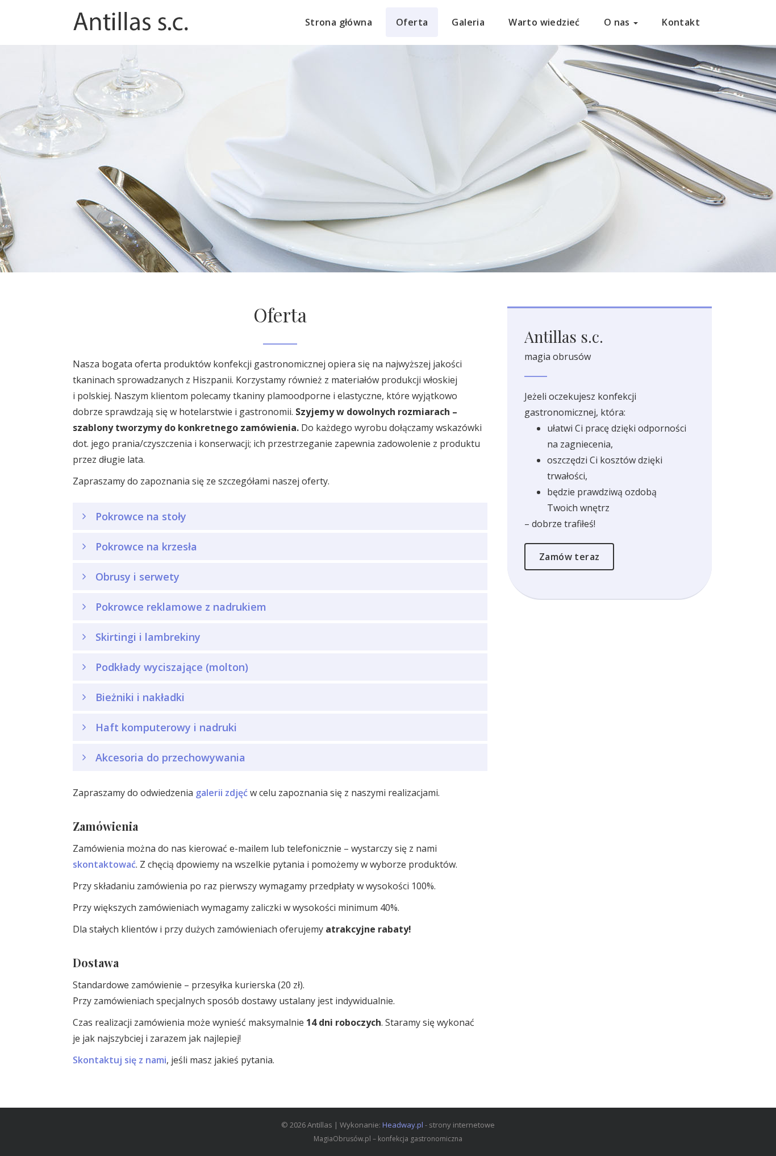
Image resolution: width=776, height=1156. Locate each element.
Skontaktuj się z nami (119, 1060)
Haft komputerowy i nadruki (166, 727)
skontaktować (104, 864)
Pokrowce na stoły (140, 516)
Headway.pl (402, 1125)
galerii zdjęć (221, 792)
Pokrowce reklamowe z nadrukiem (180, 607)
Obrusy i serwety (137, 576)
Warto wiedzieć (544, 22)
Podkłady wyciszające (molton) (171, 667)
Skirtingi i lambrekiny (148, 637)
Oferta (412, 22)
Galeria (468, 22)
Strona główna (338, 22)
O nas (618, 22)
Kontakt (681, 22)
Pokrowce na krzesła (146, 546)
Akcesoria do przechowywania (170, 757)
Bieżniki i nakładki (140, 697)
